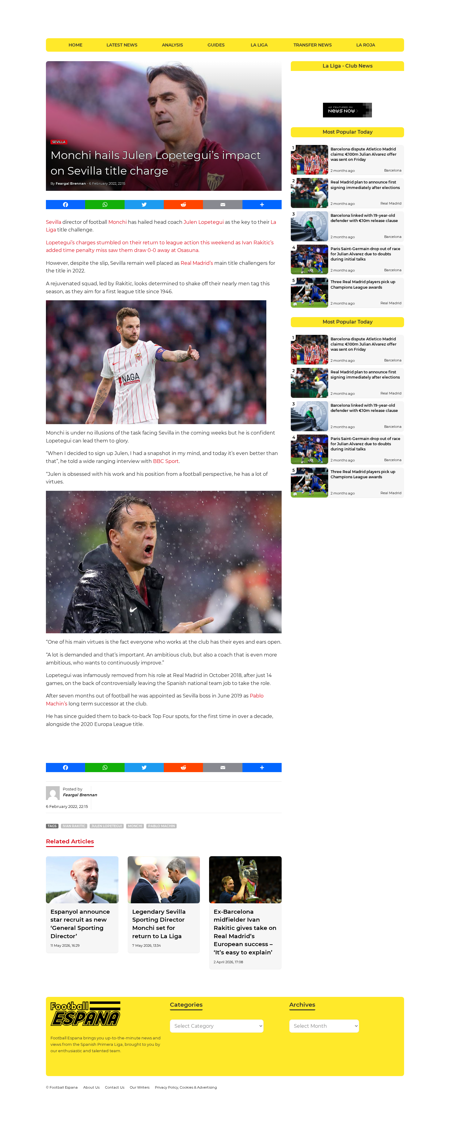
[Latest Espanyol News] (364, 75)
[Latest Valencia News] (387, 86)
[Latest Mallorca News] (296, 86)
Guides (216, 45)
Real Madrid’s (197, 263)
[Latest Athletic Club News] (307, 75)
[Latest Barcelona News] (330, 75)
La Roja (365, 45)
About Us (91, 1087)
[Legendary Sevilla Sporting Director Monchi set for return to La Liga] (164, 879)
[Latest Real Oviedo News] (353, 86)
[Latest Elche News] (353, 75)
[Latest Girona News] (387, 75)
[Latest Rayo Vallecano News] (319, 86)
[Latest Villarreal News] (398, 86)
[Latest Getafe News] (375, 75)
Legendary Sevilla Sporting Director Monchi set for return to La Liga (159, 924)
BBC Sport (166, 461)
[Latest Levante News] (398, 75)
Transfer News (313, 45)
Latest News (122, 45)
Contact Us (114, 1087)
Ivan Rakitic (74, 826)
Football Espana (64, 1087)
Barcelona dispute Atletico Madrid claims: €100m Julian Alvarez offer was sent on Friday (363, 154)
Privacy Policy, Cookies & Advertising (186, 1087)
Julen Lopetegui (204, 222)
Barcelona (393, 170)
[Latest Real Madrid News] (341, 86)
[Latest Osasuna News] (307, 86)
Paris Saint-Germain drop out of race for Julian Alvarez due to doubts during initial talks (365, 253)
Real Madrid (391, 203)
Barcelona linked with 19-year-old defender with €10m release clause (364, 218)
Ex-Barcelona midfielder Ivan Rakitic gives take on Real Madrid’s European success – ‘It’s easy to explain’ (245, 932)
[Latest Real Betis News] (330, 86)
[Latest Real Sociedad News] (364, 86)
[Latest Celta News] (341, 75)
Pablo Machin (161, 826)
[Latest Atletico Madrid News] (319, 75)
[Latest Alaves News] (296, 75)
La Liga (259, 45)
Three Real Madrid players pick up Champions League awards (363, 284)
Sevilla (59, 142)
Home (75, 45)
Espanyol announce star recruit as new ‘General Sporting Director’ (80, 924)
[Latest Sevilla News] (375, 86)
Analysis (172, 45)
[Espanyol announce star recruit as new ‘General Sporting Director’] (82, 879)
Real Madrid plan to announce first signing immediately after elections (365, 185)
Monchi (117, 222)
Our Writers (139, 1087)
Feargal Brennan (71, 183)
